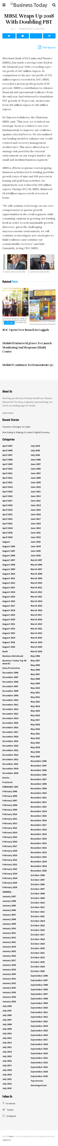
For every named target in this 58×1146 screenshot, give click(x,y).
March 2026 (36, 651)
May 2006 (35, 669)
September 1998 (39, 984)
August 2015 (8, 596)
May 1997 (35, 660)
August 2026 (8, 646)
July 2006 (7, 1015)
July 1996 (7, 1006)
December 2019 (10, 741)
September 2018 (39, 1044)
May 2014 (35, 706)
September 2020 (39, 1053)
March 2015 (36, 605)
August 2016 (8, 601)
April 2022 (7, 518)
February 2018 (9, 850)
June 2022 (36, 537)
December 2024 (10, 768)
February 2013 (9, 827)
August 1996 (8, 546)
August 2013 (8, 587)
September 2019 (39, 1048)
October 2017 (38, 934)
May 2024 (35, 747)
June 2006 (36, 468)
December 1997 (10, 677)
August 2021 (8, 624)
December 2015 (10, 722)
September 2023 (39, 1067)
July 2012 (7, 1042)
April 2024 (7, 528)
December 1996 (10, 672)
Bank (5, 651)
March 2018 (36, 619)
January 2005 (9, 905)
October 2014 (38, 920)
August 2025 (8, 642)
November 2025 (39, 870)
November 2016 (39, 820)
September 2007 (39, 993)
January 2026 (9, 1001)
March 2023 (36, 637)
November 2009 (39, 788)
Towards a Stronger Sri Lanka (16, 426)
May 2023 (35, 742)
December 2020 (10, 745)
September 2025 (39, 1076)
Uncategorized (39, 1085)
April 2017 (7, 500)
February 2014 (9, 832)
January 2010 (9, 928)
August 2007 (8, 560)
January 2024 (9, 992)
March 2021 (36, 628)
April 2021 (7, 514)
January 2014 (9, 946)
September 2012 (39, 1016)
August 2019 (8, 614)
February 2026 (9, 887)
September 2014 (39, 1025)
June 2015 (36, 509)
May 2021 (35, 733)
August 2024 (8, 637)
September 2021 (39, 1057)
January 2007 (9, 914)
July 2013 (7, 1047)
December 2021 (10, 750)
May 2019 (35, 729)
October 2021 (38, 952)
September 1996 (39, 975)
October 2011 (38, 907)
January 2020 (9, 974)
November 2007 (39, 779)
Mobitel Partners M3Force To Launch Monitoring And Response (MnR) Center (27, 347)
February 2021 (9, 859)
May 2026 (35, 756)
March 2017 (36, 614)
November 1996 (39, 761)
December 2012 (10, 709)
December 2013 (10, 713)
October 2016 (38, 930)
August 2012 (8, 582)
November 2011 (39, 797)
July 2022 (7, 1083)
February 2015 (9, 837)
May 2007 (35, 674)
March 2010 (36, 582)
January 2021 (9, 978)
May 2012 (35, 697)
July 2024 (35, 445)
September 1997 (39, 980)
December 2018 (10, 736)
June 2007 (36, 473)
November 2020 (39, 838)
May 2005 (35, 665)
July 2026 (35, 455)
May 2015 (35, 710)
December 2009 (10, 695)
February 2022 (9, 864)
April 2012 (7, 477)
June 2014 (36, 505)
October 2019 (38, 943)
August (6, 541)
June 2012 (36, 496)
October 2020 (38, 948)
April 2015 (7, 491)
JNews (11, 1136)
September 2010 (39, 1007)
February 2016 (9, 841)
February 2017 (9, 846)
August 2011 (8, 578)
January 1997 (9, 896)
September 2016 (39, 1035)
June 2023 (36, 541)
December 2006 (10, 681)
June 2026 (36, 555)
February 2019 (9, 855)
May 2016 (35, 715)
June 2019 (36, 528)
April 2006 (7, 450)
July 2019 (9, 323)
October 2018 (38, 939)
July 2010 (7, 1033)
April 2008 (7, 459)
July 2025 (35, 450)
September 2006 (39, 989)
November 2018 (39, 829)
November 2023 (39, 856)
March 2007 (36, 569)
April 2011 (7, 473)
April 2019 (7, 509)
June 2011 (36, 491)
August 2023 (8, 633)
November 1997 (39, 765)
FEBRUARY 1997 (10, 786)
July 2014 (7, 1051)
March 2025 (36, 646)
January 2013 (9, 942)
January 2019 (9, 969)
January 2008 (9, 919)
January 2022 (9, 983)
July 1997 (7, 1010)
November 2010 (39, 793)
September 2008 (39, 998)
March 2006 (36, 564)
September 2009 (39, 1003)
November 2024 (39, 861)
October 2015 (38, 925)
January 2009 (9, 923)
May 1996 (35, 655)
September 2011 (39, 1012)
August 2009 (8, 569)
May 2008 (35, 678)
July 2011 (7, 1038)
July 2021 (7, 1079)
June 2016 (36, 514)
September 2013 (39, 1021)
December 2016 (10, 727)
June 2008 (36, 477)
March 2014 (36, 601)
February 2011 (9, 818)
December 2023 (10, 763)
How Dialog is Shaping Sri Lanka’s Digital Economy (26, 432)
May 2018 (35, 724)
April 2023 (7, 523)
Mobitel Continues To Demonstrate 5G (27, 365)
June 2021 (36, 532)
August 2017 (8, 605)
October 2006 (38, 884)
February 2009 (9, 809)
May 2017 (35, 719)
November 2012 (39, 802)
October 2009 (38, 898)
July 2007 (7, 1019)
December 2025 (10, 773)
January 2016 (9, 955)
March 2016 (36, 610)
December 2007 (10, 686)
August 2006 (8, 555)
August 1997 (8, 550)
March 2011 (36, 587)
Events (6, 777)
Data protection (11, 668)
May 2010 (35, 687)
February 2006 (9, 795)
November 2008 (39, 783)
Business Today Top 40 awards (14, 662)
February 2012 (9, 823)
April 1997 (7, 445)
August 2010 (8, 573)
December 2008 (10, 690)
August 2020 (8, 619)
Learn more (7, 412)
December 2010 (10, 700)
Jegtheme (6, 1140)
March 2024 (36, 642)
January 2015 (9, 951)
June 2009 (36, 482)
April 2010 (7, 468)
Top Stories (37, 1080)
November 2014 (39, 811)
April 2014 (7, 486)
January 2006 (9, 910)
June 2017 (36, 518)
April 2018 (7, 505)
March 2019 (36, 624)
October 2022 (38, 957)
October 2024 (38, 966)
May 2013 (35, 701)
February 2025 (9, 882)
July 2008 (7, 1024)
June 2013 (36, 500)
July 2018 (7, 1070)
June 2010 (36, 486)
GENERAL (7, 891)
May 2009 (35, 683)
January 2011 (9, 932)
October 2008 (38, 893)
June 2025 (36, 550)
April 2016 (7, 496)
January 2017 (9, 960)
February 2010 (9, 814)
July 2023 (7, 1088)
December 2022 (10, 754)
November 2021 (39, 843)
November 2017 (39, 824)
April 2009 (7, 464)
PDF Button (49, 47)
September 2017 (39, 1039)
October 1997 (38, 879)
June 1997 (36, 464)
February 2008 (9, 805)
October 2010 (38, 902)
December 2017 (10, 732)
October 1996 (38, 875)
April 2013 (7, 482)
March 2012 (36, 592)
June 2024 (36, 546)
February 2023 (9, 869)
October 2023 (38, 962)
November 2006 (39, 770)
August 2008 (8, 564)
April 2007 (7, 455)
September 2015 (39, 1030)
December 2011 (10, 704)
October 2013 (38, 916)
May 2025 (35, 751)
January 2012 (9, 937)
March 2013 (36, 596)
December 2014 (10, 718)
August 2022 (8, 628)
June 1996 (36, 459)
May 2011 (35, 692)
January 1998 (9, 901)
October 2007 (38, 888)
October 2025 (38, 971)
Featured (7, 782)
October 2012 (38, 911)
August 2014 (8, 592)
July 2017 (7, 1065)
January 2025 (9, 996)
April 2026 (7, 537)
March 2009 (36, 578)
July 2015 (7, 1056)
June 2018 (36, 523)
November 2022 (39, 847)
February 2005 (9, 791)
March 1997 (36, 560)
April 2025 (7, 532)
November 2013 (39, 806)
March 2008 (36, 573)
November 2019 (39, 834)
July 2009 (7, 1028)
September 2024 (39, 1071)
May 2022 (35, 738)
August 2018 (8, 610)
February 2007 (9, 800)
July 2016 (7, 1060)
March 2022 (36, 633)
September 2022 (39, 1062)
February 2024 (9, 873)
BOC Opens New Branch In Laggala (25, 330)
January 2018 (9, 964)
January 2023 (9, 987)
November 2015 (39, 815)
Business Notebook (12, 655)
